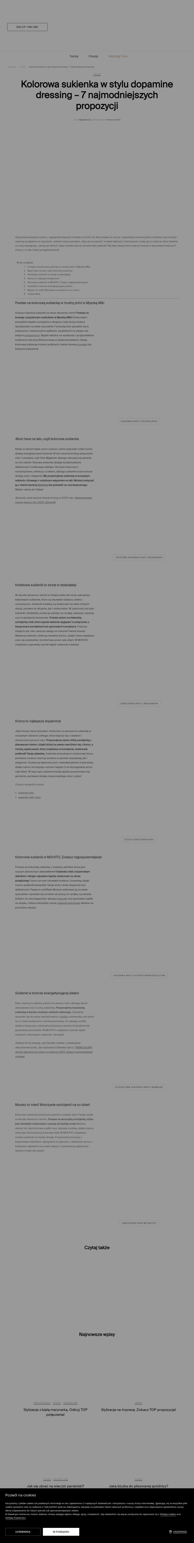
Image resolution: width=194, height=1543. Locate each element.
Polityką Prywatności (15, 1517)
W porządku (61, 1531)
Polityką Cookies (168, 1514)
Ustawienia (22, 1531)
